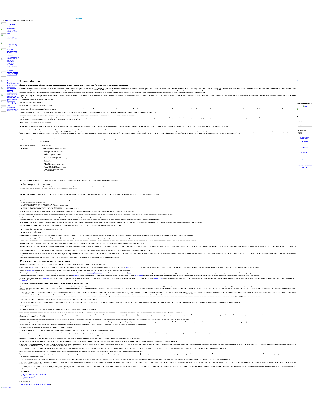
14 (29, 384)
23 (40, 384)
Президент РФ (305, 152)
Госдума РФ (305, 147)
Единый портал (157, 278)
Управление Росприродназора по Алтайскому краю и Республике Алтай (12, 73)
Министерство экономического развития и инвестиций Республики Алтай (12, 90)
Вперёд (43, 384)
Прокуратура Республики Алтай (12, 38)
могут (32, 267)
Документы (51, 18)
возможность (30, 270)
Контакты (86, 18)
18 (34, 384)
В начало (22, 384)
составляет (76, 275)
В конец (48, 384)
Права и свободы (13, 18)
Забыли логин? (304, 138)
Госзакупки (305, 141)
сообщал (24, 280)
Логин (300, 121)
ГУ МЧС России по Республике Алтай (12, 45)
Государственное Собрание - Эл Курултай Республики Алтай (13, 31)
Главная (4, 18)
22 (39, 384)
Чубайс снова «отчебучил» (30, 376)
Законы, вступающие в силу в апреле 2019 (34, 374)
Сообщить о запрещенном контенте (305, 166)
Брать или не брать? (28, 377)
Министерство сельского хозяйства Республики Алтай (12, 109)
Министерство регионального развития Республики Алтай (13, 103)
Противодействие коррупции (65, 18)
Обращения (78, 18)
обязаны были (139, 275)
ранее (127, 267)
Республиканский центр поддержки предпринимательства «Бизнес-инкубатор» (13, 97)
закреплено (46, 278)
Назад (26, 384)
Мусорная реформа (28, 378)
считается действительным (94, 273)
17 (33, 384)
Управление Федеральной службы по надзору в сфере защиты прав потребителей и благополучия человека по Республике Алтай (13, 61)
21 (38, 384)
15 (30, 384)
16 (31, 384)
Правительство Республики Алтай (12, 25)
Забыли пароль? (304, 137)
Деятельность (42, 18)
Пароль (300, 125)
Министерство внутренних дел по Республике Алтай (12, 51)
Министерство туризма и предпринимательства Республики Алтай (13, 83)
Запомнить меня (302, 130)
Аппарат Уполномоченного (28, 18)
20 (37, 384)
